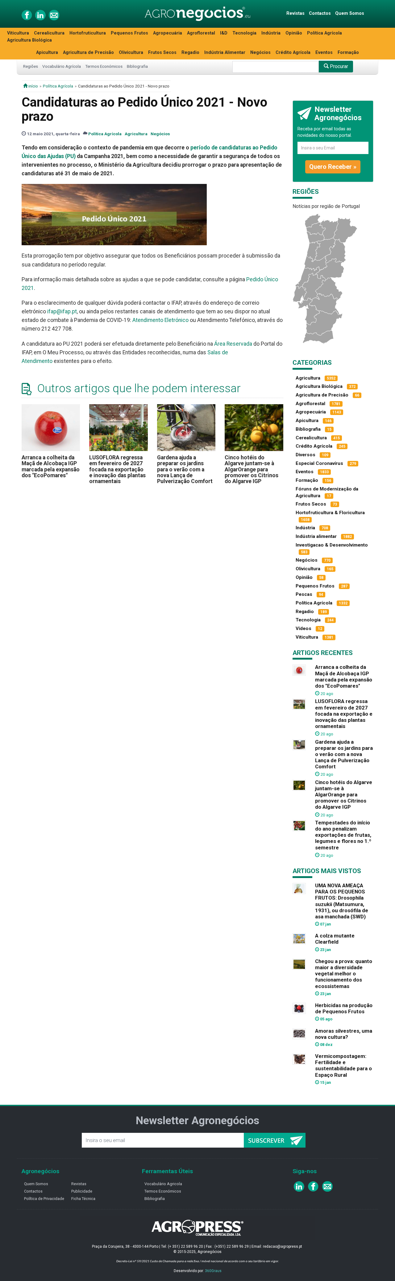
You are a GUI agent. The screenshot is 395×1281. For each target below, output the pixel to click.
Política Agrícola (324, 33)
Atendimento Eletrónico (160, 320)
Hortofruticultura (87, 33)
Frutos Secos (162, 52)
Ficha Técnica (83, 1198)
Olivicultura (131, 52)
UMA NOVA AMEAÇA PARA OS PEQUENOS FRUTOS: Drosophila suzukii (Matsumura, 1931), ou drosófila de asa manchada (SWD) (341, 901)
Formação (348, 52)
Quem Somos (349, 13)
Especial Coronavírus (319, 463)
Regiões (30, 66)
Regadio (190, 52)
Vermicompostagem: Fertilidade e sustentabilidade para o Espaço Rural (343, 1065)
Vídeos (303, 628)
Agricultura (136, 133)
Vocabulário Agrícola (61, 66)
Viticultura (18, 33)
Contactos (320, 13)
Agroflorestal (201, 33)
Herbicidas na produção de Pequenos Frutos (343, 1008)
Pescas (304, 594)
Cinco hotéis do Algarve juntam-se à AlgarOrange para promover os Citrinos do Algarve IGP (251, 469)
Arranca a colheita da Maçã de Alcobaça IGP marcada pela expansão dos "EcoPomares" (51, 466)
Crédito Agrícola (293, 52)
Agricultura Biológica (29, 40)
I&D (223, 33)
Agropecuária (167, 33)
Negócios (260, 52)
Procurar (338, 66)
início (32, 85)
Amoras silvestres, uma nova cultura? (343, 1034)
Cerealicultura (49, 33)
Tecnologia (244, 33)
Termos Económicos (104, 66)
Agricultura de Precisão (88, 52)
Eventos (324, 52)
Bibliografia (137, 66)
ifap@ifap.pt (62, 311)
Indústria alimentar (316, 536)
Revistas (295, 13)
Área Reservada (233, 344)
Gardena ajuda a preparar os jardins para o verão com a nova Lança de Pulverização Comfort (185, 469)
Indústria (271, 33)
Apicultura (47, 52)
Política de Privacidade (44, 1198)
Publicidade (81, 1191)
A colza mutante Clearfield (335, 939)
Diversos (305, 455)
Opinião (293, 33)
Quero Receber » (332, 166)
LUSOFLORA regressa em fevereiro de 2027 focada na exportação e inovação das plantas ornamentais (117, 469)
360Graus (213, 1271)
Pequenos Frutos (129, 33)
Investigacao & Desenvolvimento (332, 545)
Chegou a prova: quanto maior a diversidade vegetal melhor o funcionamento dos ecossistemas (343, 973)
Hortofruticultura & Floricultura (330, 512)
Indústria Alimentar (224, 52)
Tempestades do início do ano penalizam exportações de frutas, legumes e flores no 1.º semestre (343, 835)
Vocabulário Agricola (163, 1183)
